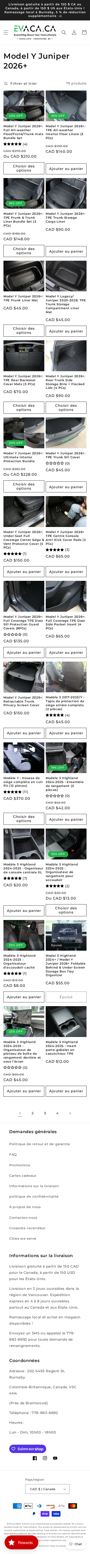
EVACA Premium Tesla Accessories (49, 1546)
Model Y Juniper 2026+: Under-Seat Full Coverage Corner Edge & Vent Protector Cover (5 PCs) (23, 539)
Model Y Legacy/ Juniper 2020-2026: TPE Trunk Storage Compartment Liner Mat (66, 304)
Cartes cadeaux (22, 1176)
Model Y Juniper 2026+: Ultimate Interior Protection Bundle (23, 457)
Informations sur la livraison (34, 1186)
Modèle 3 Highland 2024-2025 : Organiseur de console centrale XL (23, 868)
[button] (6, 32)
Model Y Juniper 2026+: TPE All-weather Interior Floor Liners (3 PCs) (65, 132)
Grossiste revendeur (27, 1228)
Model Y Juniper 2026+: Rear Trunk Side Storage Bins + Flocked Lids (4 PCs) (65, 382)
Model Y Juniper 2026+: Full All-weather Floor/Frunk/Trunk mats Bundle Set (23, 132)
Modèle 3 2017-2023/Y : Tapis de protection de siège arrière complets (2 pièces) (65, 703)
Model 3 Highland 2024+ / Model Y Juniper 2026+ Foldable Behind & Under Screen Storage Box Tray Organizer (66, 965)
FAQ (13, 1154)
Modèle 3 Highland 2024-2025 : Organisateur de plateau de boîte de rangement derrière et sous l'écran (22, 1051)
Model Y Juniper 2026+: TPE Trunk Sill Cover (65, 455)
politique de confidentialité (34, 1196)
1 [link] (20, 1113)
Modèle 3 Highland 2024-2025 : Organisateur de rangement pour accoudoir (62, 872)
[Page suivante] (70, 1113)
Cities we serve (22, 1238)
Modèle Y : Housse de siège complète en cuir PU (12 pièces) (23, 782)
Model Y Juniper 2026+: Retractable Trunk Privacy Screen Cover (23, 701)
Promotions (19, 1165)
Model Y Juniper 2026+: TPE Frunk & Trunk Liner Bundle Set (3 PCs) (23, 219)
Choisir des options (24, 168)
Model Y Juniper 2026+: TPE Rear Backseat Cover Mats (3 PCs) (23, 380)
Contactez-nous (23, 1218)
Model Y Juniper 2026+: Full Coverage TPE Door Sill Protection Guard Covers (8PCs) (23, 622)
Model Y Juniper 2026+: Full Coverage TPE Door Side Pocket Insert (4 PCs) (65, 622)
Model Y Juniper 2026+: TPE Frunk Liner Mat (23, 298)
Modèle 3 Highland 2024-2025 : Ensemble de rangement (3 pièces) (65, 783)
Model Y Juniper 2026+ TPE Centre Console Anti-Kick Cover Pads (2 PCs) (66, 537)
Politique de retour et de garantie (39, 1144)
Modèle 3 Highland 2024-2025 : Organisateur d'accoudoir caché (19, 961)
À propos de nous (25, 1207)
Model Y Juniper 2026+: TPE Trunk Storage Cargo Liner (65, 217)
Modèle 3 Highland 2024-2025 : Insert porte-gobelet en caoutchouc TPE (62, 1047)
